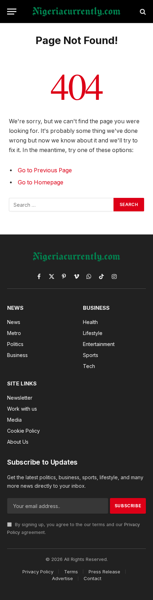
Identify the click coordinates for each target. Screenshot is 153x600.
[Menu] (11, 12)
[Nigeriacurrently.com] (76, 11)
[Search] (142, 12)
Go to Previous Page (45, 170)
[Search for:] (61, 204)
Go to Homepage (40, 182)
